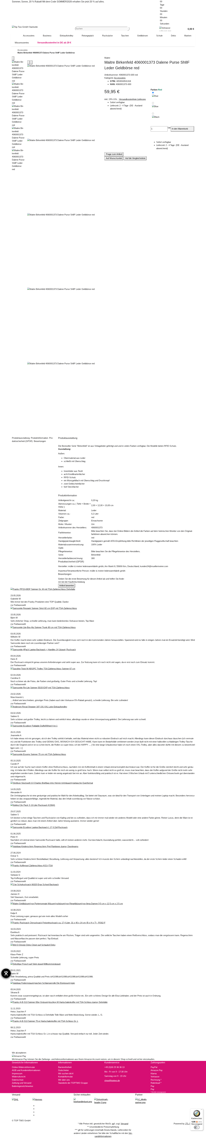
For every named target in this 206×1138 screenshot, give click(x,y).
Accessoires (120, 78)
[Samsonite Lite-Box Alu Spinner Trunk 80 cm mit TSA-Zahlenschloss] (43, 627)
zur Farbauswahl (18, 605)
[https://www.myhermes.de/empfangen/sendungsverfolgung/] (37, 1099)
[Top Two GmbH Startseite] (25, 27)
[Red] (155, 96)
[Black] (155, 117)
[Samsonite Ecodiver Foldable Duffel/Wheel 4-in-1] (34, 725)
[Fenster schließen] (13, 58)
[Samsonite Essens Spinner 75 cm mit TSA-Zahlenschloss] (38, 754)
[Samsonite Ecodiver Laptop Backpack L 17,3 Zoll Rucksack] (39, 827)
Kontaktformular (65, 1076)
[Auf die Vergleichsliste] (28, 62)
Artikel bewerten (66, 585)
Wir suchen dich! (65, 1073)
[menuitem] (29, 35)
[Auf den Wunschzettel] (31, 62)
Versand (124, 1123)
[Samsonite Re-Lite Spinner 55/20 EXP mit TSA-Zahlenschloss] (40, 687)
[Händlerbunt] (83, 1100)
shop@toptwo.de (112, 1080)
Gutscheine (63, 1070)
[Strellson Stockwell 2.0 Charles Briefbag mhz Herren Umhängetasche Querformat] (52, 783)
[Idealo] (144, 1101)
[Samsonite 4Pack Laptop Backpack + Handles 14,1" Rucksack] (43, 649)
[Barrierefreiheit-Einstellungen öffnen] (6, 973)
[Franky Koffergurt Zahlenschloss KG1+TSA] (32, 865)
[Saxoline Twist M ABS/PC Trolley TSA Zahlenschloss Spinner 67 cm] (43, 668)
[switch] (197, 1127)
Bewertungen (40, 441)
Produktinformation (40, 438)
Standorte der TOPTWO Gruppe (73, 1083)
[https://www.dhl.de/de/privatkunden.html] (15, 1099)
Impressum (17, 1073)
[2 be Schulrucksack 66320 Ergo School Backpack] (35, 884)
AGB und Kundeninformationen (26, 1070)
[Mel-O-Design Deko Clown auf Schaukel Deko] (33, 945)
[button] (189, 28)
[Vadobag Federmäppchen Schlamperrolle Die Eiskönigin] (43, 983)
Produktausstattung (21, 438)
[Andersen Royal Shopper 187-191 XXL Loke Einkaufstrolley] (39, 706)
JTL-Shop (189, 1123)
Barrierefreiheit (64, 1067)
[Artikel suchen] (128, 29)
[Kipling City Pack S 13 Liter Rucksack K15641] (33, 805)
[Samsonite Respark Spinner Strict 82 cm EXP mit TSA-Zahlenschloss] (44, 608)
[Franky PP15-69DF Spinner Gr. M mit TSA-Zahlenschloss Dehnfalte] (43, 589)
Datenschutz (18, 1080)
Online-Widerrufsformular (23, 1067)
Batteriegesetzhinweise (22, 1086)
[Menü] (201, 1110)
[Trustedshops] (103, 1101)
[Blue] (155, 106)
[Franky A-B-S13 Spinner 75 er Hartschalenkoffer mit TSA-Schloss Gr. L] (44, 1021)
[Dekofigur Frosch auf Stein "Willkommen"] (36, 964)
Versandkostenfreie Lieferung (132, 99)
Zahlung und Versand (21, 1083)
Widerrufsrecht (18, 1076)
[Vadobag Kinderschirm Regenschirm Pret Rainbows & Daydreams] (44, 846)
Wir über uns (64, 1080)
